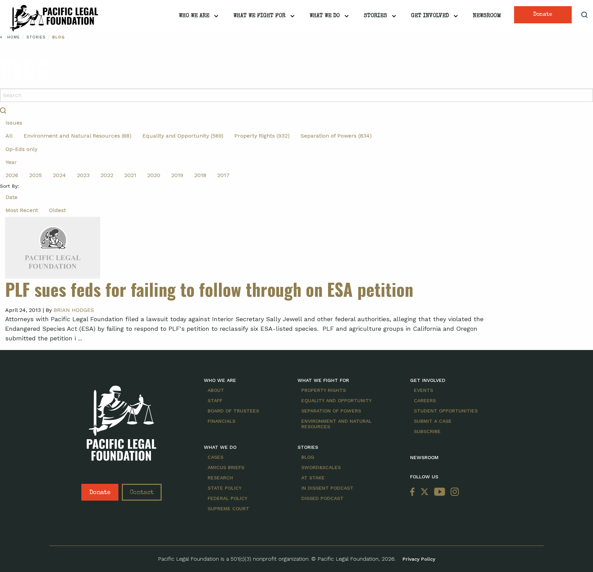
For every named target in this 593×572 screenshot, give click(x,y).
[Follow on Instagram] (453, 492)
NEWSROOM (424, 457)
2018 (200, 175)
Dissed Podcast (322, 498)
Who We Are (194, 16)
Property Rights (323, 390)
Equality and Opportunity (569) (182, 135)
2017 (223, 175)
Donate (542, 14)
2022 (107, 175)
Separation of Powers (331, 410)
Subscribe (427, 431)
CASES (215, 457)
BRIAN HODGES (74, 310)
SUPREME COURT (228, 508)
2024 (59, 175)
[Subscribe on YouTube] (439, 492)
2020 (153, 175)
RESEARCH (220, 477)
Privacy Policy (419, 559)
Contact (142, 493)
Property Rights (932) (262, 135)
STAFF (215, 400)
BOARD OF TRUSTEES (233, 410)
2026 (11, 175)
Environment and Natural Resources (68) (77, 135)
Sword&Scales (321, 467)
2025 (35, 175)
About (216, 390)
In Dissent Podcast (327, 488)
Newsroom (487, 16)
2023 (83, 175)
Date (11, 197)
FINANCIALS (221, 421)
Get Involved (430, 16)
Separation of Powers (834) (336, 135)
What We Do (325, 16)
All (9, 135)
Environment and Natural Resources (336, 423)
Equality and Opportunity (336, 400)
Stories (375, 16)
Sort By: (9, 186)
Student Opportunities (446, 410)
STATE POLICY (225, 488)
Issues (13, 122)
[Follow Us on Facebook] (414, 492)
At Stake (313, 477)
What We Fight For (259, 16)
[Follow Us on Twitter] (424, 492)
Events (423, 390)
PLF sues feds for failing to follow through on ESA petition (209, 289)
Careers (425, 400)
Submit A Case (433, 421)
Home (13, 37)
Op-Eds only (21, 149)
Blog (58, 37)
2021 (130, 175)
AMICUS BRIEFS (226, 467)
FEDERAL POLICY (227, 498)
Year (11, 162)
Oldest (57, 210)
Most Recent (21, 210)
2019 (177, 175)
